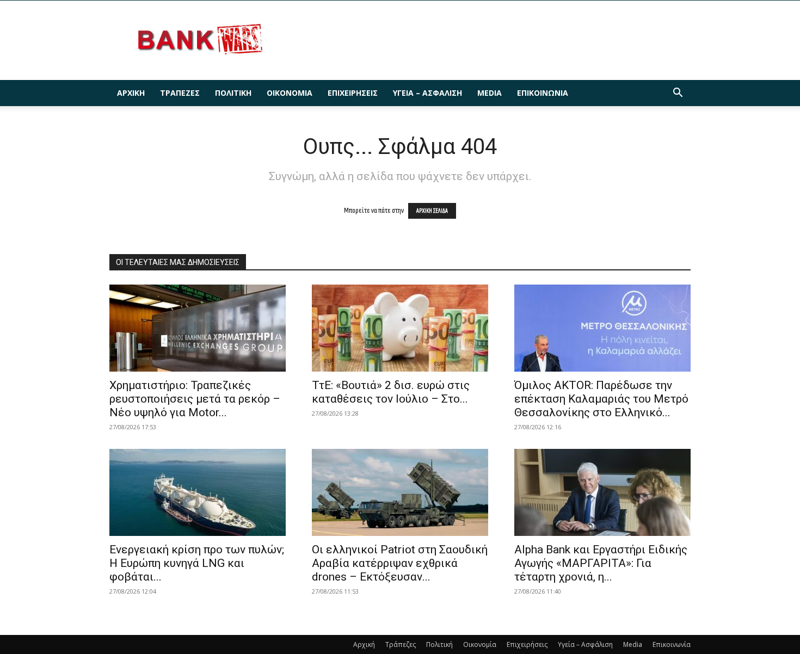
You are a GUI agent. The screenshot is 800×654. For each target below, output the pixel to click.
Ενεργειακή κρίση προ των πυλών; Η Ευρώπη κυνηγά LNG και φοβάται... (196, 563)
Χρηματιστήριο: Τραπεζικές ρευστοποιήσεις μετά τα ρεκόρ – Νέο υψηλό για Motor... (194, 399)
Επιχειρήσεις (353, 93)
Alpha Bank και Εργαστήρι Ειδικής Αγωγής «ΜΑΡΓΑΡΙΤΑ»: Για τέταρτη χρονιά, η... (600, 563)
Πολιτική (233, 93)
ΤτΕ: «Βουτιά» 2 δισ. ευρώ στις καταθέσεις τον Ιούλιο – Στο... (391, 392)
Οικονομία (289, 93)
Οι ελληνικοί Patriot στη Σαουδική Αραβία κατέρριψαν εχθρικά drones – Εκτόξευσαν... (400, 563)
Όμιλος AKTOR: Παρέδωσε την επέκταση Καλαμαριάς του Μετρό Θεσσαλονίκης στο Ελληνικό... (601, 399)
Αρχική (131, 93)
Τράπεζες (180, 93)
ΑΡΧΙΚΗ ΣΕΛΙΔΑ (432, 210)
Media (489, 93)
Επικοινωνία (542, 93)
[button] (677, 94)
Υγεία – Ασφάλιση (427, 93)
